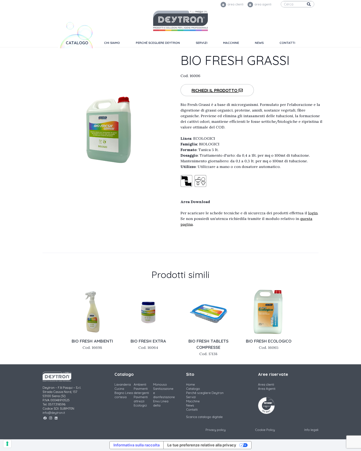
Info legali (311, 430)
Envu (156, 401)
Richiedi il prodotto (215, 90)
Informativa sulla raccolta (136, 445)
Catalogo (193, 389)
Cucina (119, 389)
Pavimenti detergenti (141, 391)
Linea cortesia (123, 395)
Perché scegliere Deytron (205, 393)
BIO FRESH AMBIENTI (92, 344)
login (313, 213)
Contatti (192, 410)
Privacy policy (216, 430)
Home (190, 384)
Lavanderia (122, 384)
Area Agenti (266, 389)
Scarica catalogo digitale (204, 417)
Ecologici (140, 405)
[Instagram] (50, 418)
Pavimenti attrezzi (141, 399)
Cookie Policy (265, 430)
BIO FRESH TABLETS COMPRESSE (208, 347)
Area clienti (266, 384)
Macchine (193, 401)
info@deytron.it (54, 413)
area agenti (262, 4)
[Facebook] (45, 418)
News (190, 405)
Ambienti (140, 384)
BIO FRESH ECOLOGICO (268, 344)
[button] (242, 43)
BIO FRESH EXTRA (148, 344)
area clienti (235, 4)
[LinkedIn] (56, 418)
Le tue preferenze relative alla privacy (201, 445)
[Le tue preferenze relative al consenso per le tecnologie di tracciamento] (7, 444)
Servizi (191, 397)
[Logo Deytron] (180, 21)
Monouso (160, 384)
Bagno (119, 393)
